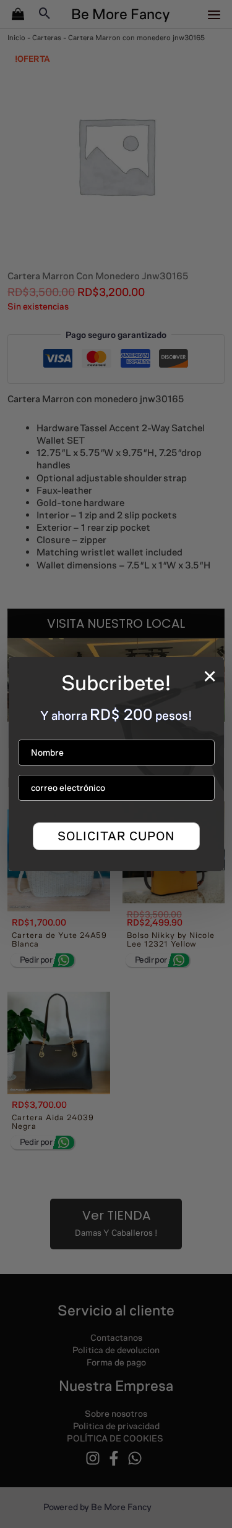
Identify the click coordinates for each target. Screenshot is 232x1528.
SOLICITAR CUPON (116, 836)
